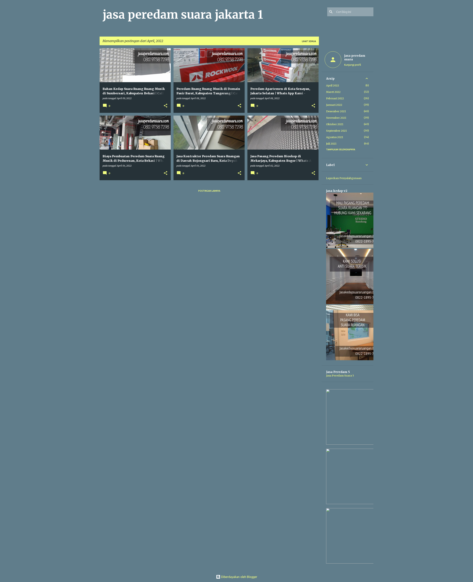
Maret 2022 (333, 92)
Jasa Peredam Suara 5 (340, 375)
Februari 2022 (335, 98)
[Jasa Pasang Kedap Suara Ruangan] (354, 303)
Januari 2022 (334, 105)
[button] (165, 105)
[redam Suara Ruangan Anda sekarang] (354, 562)
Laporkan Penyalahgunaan (344, 178)
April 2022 (332, 85)
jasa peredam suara (354, 57)
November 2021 (336, 117)
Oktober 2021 (334, 124)
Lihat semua (309, 41)
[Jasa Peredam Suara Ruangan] (354, 359)
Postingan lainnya (209, 191)
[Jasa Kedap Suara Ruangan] (354, 247)
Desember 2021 (336, 111)
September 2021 (336, 130)
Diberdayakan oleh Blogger (238, 576)
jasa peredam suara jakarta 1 (183, 14)
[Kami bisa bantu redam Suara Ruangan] (354, 503)
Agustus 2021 (334, 137)
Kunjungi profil (352, 64)
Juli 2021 (331, 143)
